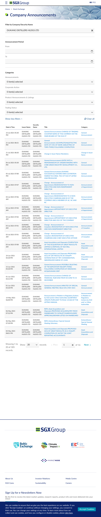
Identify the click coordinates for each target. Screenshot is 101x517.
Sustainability (40, 483)
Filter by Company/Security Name (19, 25)
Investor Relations (42, 479)
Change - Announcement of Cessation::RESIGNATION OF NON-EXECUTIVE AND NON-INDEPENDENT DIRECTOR (61, 227)
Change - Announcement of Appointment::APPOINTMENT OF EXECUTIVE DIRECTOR (60, 209)
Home (7, 9)
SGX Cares (9, 483)
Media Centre (71, 479)
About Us (9, 479)
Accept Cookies (86, 509)
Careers (69, 483)
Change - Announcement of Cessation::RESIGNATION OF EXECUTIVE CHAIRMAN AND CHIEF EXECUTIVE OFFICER (60, 236)
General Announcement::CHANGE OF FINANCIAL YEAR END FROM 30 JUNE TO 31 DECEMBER (60, 278)
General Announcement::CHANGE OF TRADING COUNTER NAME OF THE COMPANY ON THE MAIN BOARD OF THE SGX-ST (61, 134)
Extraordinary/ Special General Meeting (86, 322)
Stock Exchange (19, 9)
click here (69, 513)
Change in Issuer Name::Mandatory (56, 154)
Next (86, 345)
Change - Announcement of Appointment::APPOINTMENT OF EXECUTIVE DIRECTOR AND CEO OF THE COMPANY (60, 218)
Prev (55, 345)
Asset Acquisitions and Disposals (87, 246)
